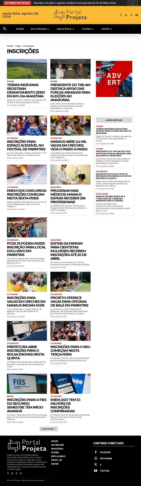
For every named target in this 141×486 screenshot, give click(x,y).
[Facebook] (121, 15)
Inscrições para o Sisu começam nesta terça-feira (70, 350)
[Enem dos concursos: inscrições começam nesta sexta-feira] (27, 175)
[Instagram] (12, 473)
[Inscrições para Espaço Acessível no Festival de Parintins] (27, 126)
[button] (5, 29)
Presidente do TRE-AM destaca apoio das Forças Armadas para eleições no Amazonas (70, 92)
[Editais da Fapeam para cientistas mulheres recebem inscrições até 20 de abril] (70, 227)
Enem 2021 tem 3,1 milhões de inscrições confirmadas (65, 405)
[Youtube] (137, 15)
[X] (131, 15)
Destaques (102, 194)
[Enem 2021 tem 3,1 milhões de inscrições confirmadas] (70, 384)
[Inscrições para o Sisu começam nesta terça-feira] (70, 331)
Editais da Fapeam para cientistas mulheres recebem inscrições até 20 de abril (68, 251)
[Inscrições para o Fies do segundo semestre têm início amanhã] (27, 384)
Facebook (105, 452)
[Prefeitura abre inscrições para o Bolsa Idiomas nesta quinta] (27, 331)
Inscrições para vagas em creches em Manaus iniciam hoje (26, 301)
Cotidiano (12, 138)
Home (10, 46)
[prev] (130, 3)
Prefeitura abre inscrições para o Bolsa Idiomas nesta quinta (25, 352)
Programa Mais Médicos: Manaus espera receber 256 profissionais (67, 196)
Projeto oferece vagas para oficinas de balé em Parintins (69, 301)
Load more (47, 429)
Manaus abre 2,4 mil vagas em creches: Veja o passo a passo (68, 145)
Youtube (104, 471)
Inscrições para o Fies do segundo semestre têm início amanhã (26, 405)
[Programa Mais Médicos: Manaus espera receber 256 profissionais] (70, 175)
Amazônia (55, 187)
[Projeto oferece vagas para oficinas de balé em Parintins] (70, 282)
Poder (10, 82)
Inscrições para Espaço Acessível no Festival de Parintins (26, 145)
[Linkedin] (126, 15)
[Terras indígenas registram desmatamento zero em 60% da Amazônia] (27, 69)
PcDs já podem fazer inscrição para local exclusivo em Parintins (26, 249)
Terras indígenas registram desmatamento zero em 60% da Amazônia (26, 90)
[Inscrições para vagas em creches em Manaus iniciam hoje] (27, 282)
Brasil (10, 396)
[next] (135, 3)
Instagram (106, 458)
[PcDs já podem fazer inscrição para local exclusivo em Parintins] (27, 227)
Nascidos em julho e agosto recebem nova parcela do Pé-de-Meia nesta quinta (114, 176)
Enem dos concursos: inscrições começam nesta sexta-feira (26, 194)
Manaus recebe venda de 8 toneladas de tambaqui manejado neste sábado (110, 198)
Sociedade (56, 138)
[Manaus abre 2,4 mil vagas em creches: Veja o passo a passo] (70, 126)
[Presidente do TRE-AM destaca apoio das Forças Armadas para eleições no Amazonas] (70, 69)
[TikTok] (16, 473)
